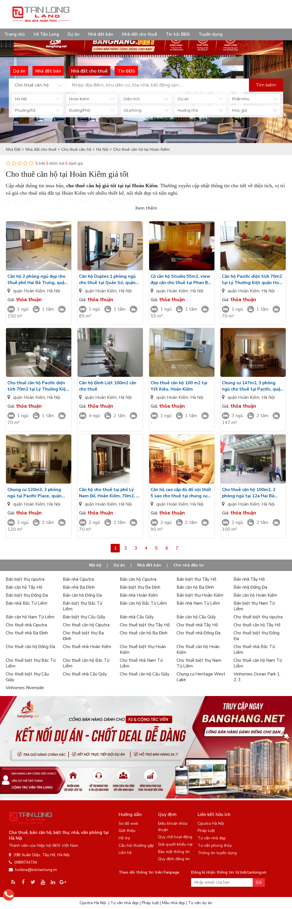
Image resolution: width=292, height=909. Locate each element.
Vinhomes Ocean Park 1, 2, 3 (257, 677)
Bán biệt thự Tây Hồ (196, 579)
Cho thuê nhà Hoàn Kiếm (87, 646)
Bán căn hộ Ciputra (138, 579)
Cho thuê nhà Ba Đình (27, 633)
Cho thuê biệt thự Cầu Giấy (27, 677)
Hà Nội (53, 291)
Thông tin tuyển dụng (217, 853)
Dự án (74, 34)
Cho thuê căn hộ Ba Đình (143, 633)
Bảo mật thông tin (174, 851)
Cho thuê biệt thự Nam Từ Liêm (199, 663)
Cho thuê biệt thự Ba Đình (83, 635)
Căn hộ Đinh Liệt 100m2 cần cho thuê (107, 386)
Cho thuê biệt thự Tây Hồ (145, 625)
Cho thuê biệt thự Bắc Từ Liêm (30, 663)
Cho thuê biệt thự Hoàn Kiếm (143, 649)
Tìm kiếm (266, 85)
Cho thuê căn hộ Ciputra (86, 625)
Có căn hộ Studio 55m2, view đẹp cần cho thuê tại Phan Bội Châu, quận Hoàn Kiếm (181, 279)
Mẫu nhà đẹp (173, 903)
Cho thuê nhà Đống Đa (198, 633)
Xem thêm (146, 208)
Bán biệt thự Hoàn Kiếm (200, 595)
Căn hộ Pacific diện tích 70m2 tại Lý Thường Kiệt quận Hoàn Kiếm (253, 279)
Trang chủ (14, 34)
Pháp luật (206, 830)
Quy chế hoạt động (175, 837)
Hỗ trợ (124, 838)
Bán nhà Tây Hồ (249, 579)
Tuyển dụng (210, 34)
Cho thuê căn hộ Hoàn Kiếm (198, 649)
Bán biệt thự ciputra (25, 579)
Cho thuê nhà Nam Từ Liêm (141, 663)
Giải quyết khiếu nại (175, 844)
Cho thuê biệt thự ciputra (258, 617)
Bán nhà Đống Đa (250, 587)
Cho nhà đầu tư (188, 565)
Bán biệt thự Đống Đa (27, 595)
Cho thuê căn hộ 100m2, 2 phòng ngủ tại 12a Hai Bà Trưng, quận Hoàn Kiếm (248, 493)
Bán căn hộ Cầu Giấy (196, 617)
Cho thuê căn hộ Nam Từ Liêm (258, 663)
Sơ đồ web (128, 823)
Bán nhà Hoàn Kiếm (139, 595)
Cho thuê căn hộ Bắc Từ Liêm (86, 663)
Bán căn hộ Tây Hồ (24, 587)
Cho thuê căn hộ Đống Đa (30, 646)
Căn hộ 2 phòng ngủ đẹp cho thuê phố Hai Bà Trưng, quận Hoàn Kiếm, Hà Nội (37, 279)
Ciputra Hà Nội (211, 823)
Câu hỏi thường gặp (136, 845)
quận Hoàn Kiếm (29, 291)
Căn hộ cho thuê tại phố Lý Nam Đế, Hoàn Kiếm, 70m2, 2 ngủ (109, 493)
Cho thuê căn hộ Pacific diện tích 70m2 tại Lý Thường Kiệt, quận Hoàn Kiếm (38, 386)
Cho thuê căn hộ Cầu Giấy (144, 674)
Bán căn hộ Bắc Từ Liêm (143, 603)
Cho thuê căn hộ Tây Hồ (257, 625)
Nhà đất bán (100, 34)
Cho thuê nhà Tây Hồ (197, 625)
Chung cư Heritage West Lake (201, 677)
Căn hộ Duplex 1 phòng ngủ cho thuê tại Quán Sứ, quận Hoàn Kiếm (107, 279)
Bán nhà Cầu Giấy (137, 617)
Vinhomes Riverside (25, 688)
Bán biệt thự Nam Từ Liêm (254, 606)
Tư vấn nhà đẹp (212, 838)
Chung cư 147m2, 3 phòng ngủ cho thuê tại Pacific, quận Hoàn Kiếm (252, 386)
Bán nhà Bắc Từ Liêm (26, 603)
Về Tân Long (46, 34)
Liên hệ (125, 852)
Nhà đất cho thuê (139, 34)
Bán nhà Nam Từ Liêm (198, 603)
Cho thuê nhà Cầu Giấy (85, 674)
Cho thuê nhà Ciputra (26, 625)
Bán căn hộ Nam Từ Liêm (30, 617)
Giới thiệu (127, 830)
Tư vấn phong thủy (215, 845)
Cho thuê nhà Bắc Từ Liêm (254, 649)
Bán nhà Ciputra (78, 579)
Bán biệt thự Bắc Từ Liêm (82, 606)
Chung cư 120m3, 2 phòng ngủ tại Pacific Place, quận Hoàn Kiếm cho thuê (34, 493)
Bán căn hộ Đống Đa (82, 595)
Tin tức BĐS (178, 34)
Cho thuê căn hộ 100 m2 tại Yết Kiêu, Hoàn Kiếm (179, 386)
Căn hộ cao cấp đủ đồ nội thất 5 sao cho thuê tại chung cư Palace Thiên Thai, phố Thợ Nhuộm (181, 493)
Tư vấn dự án (200, 903)
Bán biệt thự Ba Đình (140, 587)
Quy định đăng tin (174, 859)
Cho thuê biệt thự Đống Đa (256, 635)
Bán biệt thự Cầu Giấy (84, 617)
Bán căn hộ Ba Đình (195, 587)
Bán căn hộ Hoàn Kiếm (255, 595)
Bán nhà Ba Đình (79, 587)
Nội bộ (95, 565)
